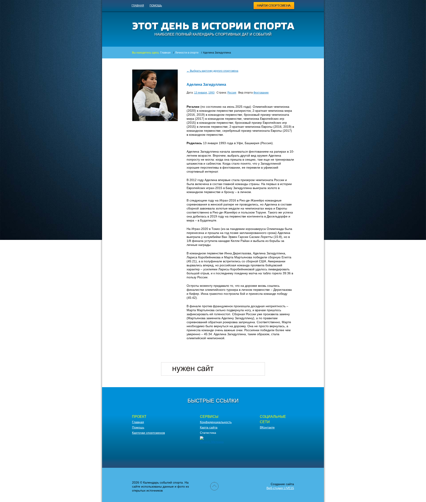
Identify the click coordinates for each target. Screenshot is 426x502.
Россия (231, 92)
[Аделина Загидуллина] (155, 120)
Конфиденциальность (216, 422)
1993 (211, 92)
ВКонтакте (267, 427)
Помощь (156, 5)
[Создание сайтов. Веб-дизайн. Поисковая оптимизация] (213, 374)
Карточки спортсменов (148, 432)
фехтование (261, 92)
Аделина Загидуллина (206, 84)
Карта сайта (208, 427)
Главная (138, 5)
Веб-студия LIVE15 (280, 488)
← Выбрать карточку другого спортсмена (212, 70)
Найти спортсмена (274, 6)
